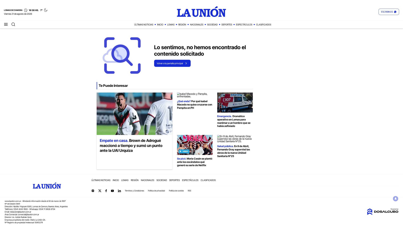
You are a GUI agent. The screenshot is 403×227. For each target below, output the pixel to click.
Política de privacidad (156, 190)
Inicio (160, 24)
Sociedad (212, 24)
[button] (389, 12)
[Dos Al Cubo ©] (382, 213)
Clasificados (263, 24)
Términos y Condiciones (134, 190)
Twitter (99, 190)
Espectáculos (244, 24)
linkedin (119, 190)
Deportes (226, 24)
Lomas (170, 24)
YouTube (112, 191)
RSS (189, 190)
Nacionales (196, 24)
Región (182, 24)
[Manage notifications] (395, 198)
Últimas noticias (143, 24)
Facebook (106, 190)
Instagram (92, 190)
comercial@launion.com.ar (28, 214)
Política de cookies (176, 190)
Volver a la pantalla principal (170, 63)
